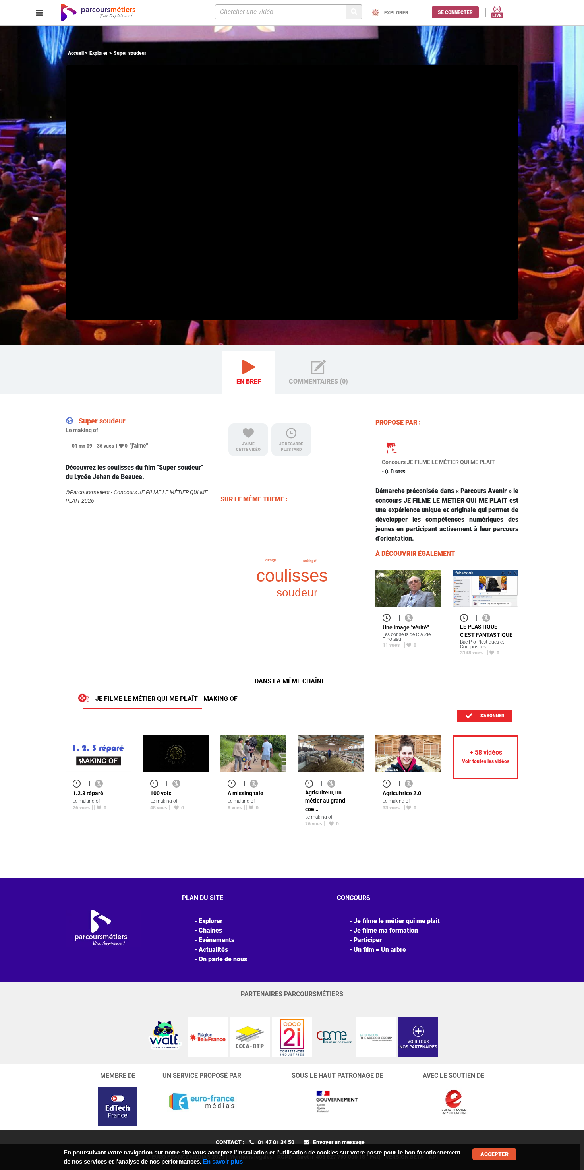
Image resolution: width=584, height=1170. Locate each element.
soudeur (297, 592)
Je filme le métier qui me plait (397, 921)
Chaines (210, 930)
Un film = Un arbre (380, 949)
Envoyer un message (339, 1142)
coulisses (292, 575)
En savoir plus (223, 1161)
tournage (270, 560)
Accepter (494, 1154)
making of (309, 561)
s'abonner (491, 715)
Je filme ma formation (386, 930)
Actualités (213, 949)
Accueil (76, 53)
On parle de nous (223, 959)
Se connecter (455, 12)
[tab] (248, 372)
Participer (368, 940)
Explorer (98, 53)
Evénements (216, 940)
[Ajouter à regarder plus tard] (389, 617)
